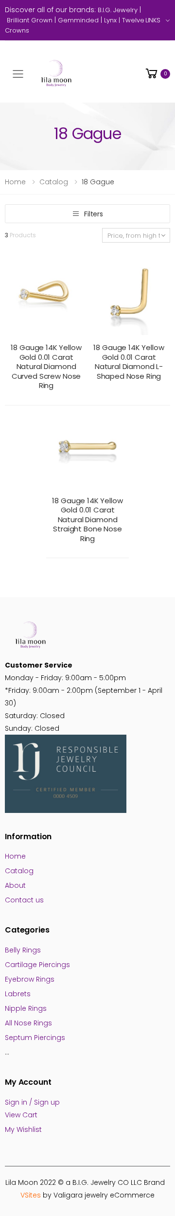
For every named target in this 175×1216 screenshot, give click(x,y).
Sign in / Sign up (32, 1102)
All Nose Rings (28, 1023)
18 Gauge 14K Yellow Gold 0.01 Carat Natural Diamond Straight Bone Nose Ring (87, 519)
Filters (93, 214)
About (15, 885)
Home (15, 182)
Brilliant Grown (29, 20)
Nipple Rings (26, 1008)
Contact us (24, 900)
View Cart (21, 1115)
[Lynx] (30, 30)
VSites (30, 1195)
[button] (157, 74)
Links (152, 20)
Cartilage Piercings (37, 964)
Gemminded (78, 20)
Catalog (53, 182)
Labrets (18, 994)
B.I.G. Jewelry (118, 10)
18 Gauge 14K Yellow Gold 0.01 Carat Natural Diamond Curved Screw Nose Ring (46, 366)
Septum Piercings (35, 1037)
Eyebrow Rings (29, 979)
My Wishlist (23, 1129)
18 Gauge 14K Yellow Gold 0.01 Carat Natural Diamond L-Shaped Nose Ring (128, 361)
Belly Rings (23, 950)
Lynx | (113, 20)
